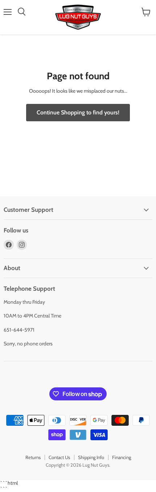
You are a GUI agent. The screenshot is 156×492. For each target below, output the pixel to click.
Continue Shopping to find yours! (78, 112)
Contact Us (59, 457)
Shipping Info (91, 457)
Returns (33, 457)
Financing (121, 457)
